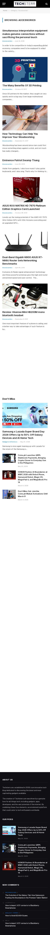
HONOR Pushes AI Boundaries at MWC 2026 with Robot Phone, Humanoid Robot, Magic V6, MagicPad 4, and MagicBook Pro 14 (32, 477)
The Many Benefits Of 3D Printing (21, 85)
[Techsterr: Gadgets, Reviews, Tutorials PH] (25, 4)
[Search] (46, 4)
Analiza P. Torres (11, 913)
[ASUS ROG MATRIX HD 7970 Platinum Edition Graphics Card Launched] (25, 189)
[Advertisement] (25, 367)
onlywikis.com (10, 892)
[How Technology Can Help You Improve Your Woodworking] (25, 117)
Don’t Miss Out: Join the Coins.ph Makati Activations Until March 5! (33, 493)
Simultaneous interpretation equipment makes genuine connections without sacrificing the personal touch (24, 34)
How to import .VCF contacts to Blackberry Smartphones (22, 906)
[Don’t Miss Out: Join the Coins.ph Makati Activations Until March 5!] (9, 494)
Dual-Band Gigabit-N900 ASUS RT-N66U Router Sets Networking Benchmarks (22, 260)
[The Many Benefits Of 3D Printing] (25, 69)
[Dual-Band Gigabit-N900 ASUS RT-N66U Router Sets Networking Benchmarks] (25, 241)
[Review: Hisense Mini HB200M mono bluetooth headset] (25, 296)
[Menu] (4, 4)
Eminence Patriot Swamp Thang (20, 160)
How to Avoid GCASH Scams (16, 916)
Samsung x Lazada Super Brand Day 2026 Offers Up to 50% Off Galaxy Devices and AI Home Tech (23, 434)
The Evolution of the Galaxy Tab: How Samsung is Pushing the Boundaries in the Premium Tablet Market (26, 896)
